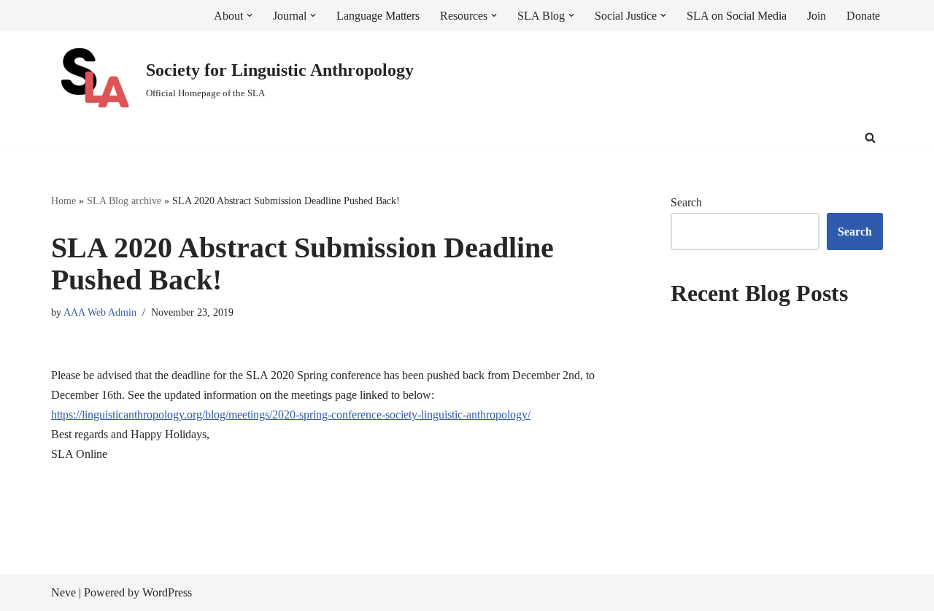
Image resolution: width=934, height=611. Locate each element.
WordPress (167, 592)
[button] (249, 15)
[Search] (870, 137)
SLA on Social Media (737, 15)
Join (816, 15)
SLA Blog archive (124, 200)
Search (686, 202)
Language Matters (378, 15)
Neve (63, 592)
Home (63, 200)
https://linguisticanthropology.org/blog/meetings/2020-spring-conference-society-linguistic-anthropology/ (290, 414)
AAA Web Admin (99, 312)
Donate (863, 15)
